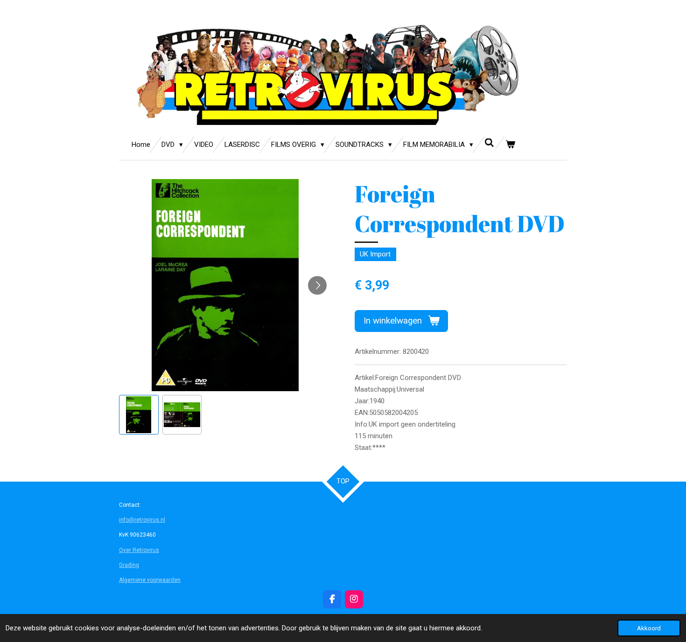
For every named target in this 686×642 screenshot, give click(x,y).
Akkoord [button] (649, 628)
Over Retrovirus (139, 550)
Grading (129, 565)
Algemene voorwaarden (150, 580)
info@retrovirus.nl (142, 520)
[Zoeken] (489, 143)
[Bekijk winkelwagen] (510, 145)
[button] (139, 415)
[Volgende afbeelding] (317, 285)
